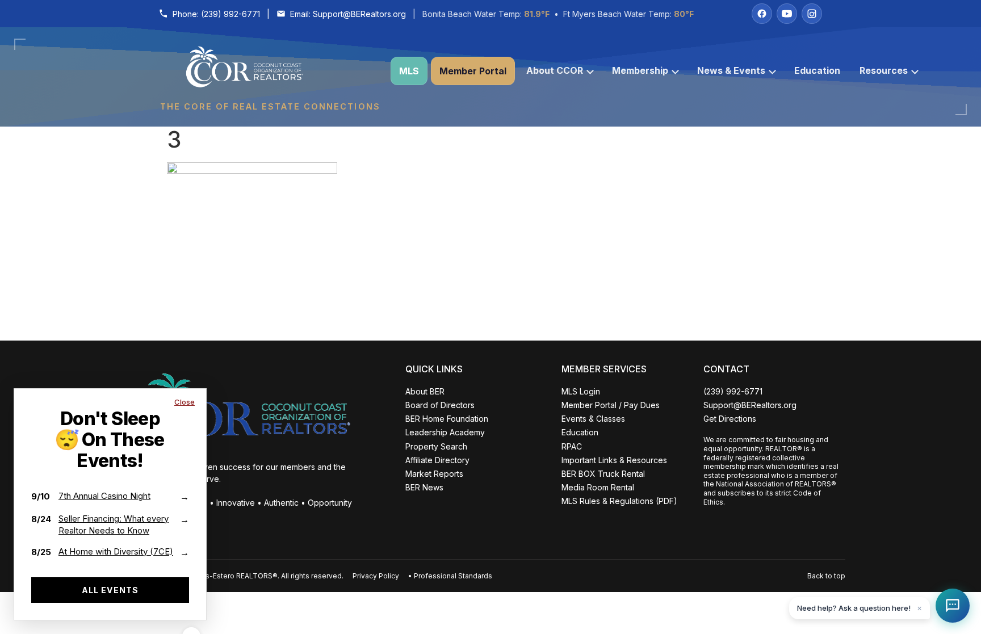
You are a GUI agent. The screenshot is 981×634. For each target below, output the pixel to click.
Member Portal (472, 71)
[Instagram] (812, 13)
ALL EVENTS (110, 590)
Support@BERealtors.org (359, 14)
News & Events (731, 70)
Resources (884, 70)
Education (817, 70)
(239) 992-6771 (230, 14)
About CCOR (554, 70)
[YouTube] (787, 13)
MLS (409, 71)
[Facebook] (762, 13)
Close (184, 401)
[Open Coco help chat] (953, 606)
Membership (640, 70)
